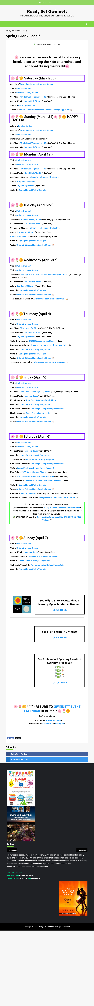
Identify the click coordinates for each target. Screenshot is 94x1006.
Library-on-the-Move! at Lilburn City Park (48, 345)
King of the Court (28, 493)
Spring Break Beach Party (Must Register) (35, 468)
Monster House (31, 396)
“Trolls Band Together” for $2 (33, 97)
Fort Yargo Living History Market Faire (47, 409)
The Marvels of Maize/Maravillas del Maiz (35, 476)
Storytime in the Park (26, 181)
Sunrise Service (25, 126)
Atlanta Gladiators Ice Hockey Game (49, 299)
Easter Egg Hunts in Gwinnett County (36, 84)
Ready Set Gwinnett (47, 11)
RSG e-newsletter (53, 720)
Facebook (46, 723)
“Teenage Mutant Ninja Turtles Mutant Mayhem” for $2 (44, 274)
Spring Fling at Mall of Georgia (32, 190)
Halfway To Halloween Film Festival (44, 177)
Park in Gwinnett (23, 88)
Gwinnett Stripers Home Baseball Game (33, 245)
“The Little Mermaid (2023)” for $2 (35, 392)
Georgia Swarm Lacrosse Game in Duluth (57, 497)
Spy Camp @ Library (26, 186)
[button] (8, 24)
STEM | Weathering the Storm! (42, 341)
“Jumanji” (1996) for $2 (30, 219)
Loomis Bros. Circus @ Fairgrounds (34, 349)
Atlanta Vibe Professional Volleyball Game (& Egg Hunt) (45, 110)
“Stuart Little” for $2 (32, 101)
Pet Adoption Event (26, 105)
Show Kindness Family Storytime (39, 459)
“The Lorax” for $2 (28, 328)
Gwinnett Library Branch (27, 92)
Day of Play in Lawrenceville (38, 413)
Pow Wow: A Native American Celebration (43, 481)
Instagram (59, 723)
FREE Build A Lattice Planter (34, 472)
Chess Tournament (18, 236)
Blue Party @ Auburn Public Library (41, 400)
